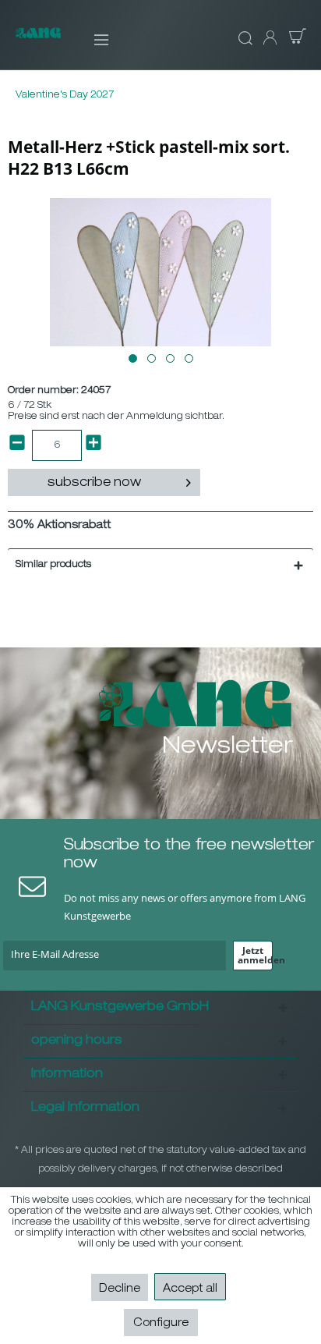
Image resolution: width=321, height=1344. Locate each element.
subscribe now (94, 483)
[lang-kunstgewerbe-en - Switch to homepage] (38, 41)
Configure (161, 1323)
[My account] (268, 39)
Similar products (53, 564)
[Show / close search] (243, 39)
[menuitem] (91, 39)
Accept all (190, 1289)
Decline (119, 1289)
